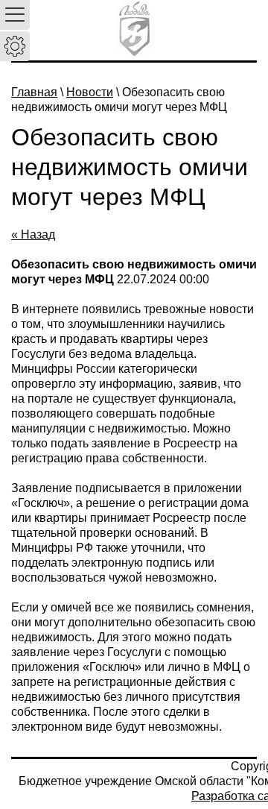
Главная (34, 92)
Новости (89, 92)
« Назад (33, 234)
